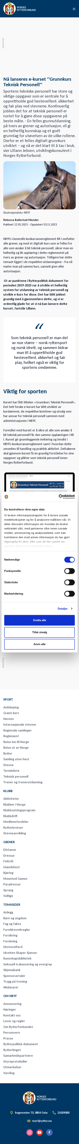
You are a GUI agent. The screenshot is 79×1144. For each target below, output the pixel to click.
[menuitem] (29, 699)
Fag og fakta (12, 924)
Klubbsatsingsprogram (19, 810)
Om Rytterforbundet (18, 1027)
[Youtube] (39, 1132)
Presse (8, 1038)
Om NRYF (10, 996)
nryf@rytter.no (42, 1121)
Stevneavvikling (14, 833)
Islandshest (11, 867)
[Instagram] (29, 1132)
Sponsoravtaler (14, 976)
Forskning (10, 941)
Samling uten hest (16, 759)
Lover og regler (14, 1021)
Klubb (7, 791)
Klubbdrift (10, 816)
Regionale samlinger (17, 730)
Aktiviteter (11, 799)
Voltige (8, 896)
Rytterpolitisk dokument (20, 1044)
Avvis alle (39, 644)
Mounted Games (15, 879)
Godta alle (39, 620)
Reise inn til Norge (16, 742)
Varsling (9, 1073)
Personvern (11, 1033)
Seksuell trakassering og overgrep (27, 964)
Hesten (8, 719)
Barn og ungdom (14, 918)
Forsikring (10, 935)
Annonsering (12, 1004)
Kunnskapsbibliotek (17, 958)
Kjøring (8, 873)
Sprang (8, 890)
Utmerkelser (12, 1067)
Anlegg (8, 912)
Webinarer (10, 987)
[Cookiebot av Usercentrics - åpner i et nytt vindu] (59, 496)
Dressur (9, 856)
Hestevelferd (12, 947)
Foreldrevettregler (16, 930)
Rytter (7, 753)
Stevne (8, 765)
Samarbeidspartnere (18, 1056)
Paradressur (12, 884)
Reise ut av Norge (16, 748)
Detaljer (63, 608)
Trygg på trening (15, 981)
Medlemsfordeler (15, 822)
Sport (8, 699)
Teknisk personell (15, 777)
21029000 (63, 1112)
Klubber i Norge (14, 805)
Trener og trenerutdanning (22, 782)
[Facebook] (49, 1132)
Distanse (9, 850)
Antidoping (11, 707)
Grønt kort (11, 713)
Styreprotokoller (15, 1061)
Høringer (9, 1009)
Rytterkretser (13, 828)
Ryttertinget (12, 1050)
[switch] (69, 571)
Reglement (11, 736)
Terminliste (11, 771)
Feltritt (8, 861)
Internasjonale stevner (19, 725)
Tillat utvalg (39, 632)
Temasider (11, 904)
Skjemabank (11, 970)
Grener (9, 842)
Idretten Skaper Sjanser (20, 953)
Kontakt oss (12, 1015)
